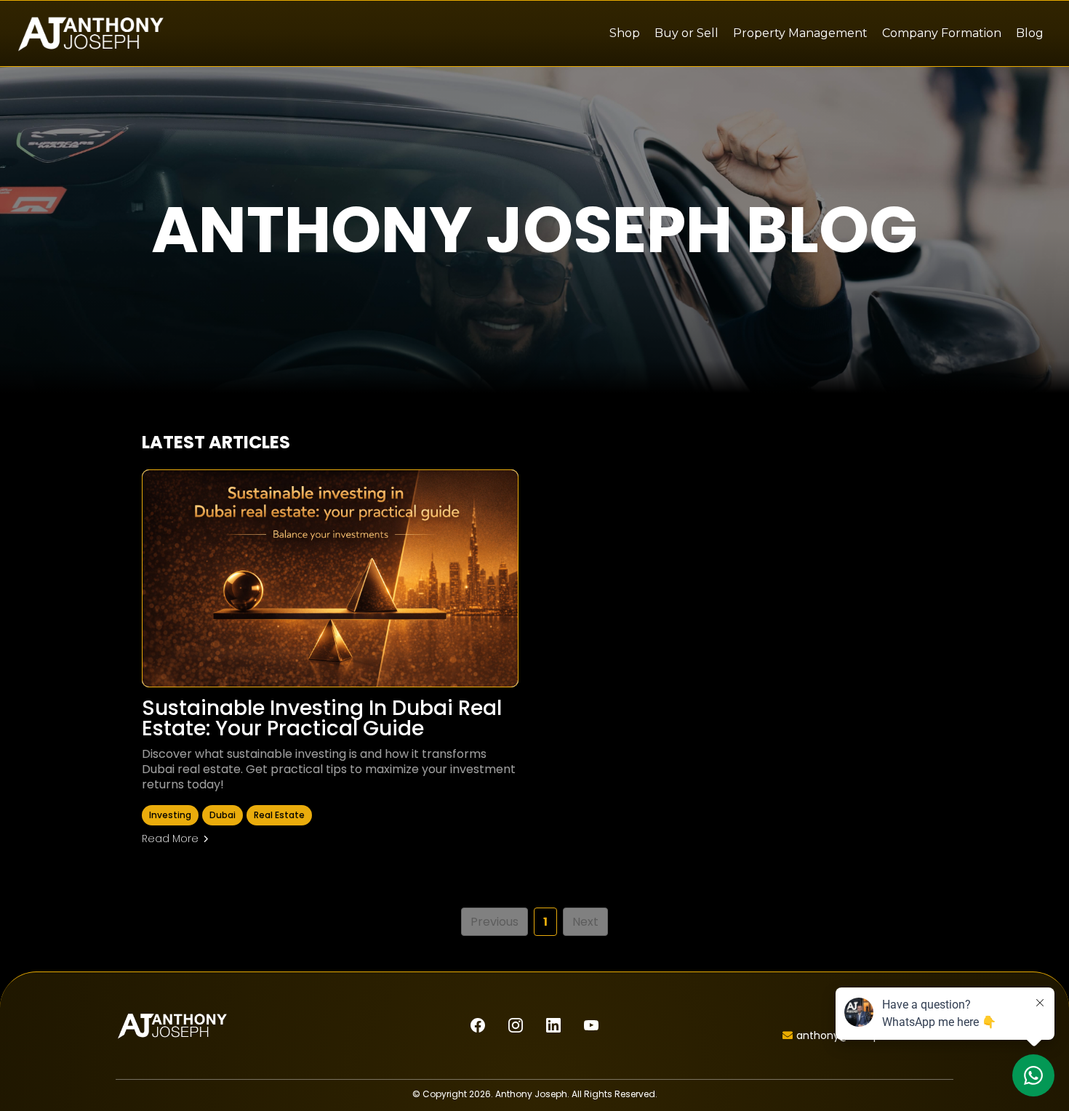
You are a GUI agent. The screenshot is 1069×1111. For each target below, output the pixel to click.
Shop (624, 33)
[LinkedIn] (553, 1025)
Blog (1030, 33)
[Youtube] (591, 1025)
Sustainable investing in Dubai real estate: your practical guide (322, 718)
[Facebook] (478, 1025)
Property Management (800, 33)
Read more (170, 838)
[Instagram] (515, 1025)
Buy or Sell (686, 33)
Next (585, 921)
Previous (495, 921)
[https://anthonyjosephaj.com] (91, 33)
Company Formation (941, 33)
